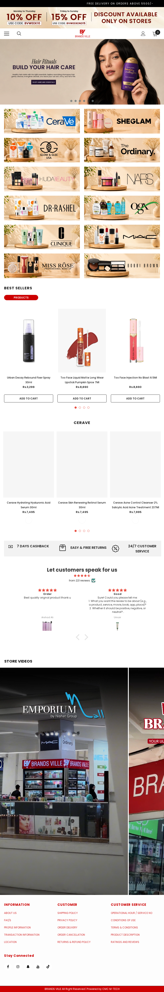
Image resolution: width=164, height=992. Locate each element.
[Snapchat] (28, 966)
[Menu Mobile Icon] (6, 33)
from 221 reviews (79, 580)
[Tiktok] (48, 966)
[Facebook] (8, 966)
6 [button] (93, 101)
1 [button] (71, 101)
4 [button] (84, 101)
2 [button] (76, 101)
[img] (82, 575)
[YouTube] (38, 966)
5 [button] (88, 101)
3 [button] (80, 101)
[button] (64, 781)
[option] (82, 72)
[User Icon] (143, 33)
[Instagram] (18, 966)
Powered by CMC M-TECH (103, 989)
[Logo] (82, 33)
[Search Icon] (23, 34)
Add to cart (28, 398)
